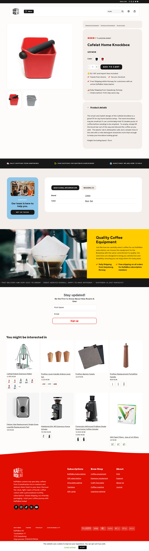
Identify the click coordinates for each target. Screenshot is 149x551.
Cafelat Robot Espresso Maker (19, 374)
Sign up (74, 320)
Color (89, 59)
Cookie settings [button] (70, 547)
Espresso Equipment (108, 25)
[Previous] (11, 56)
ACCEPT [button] (82, 547)
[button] (29, 11)
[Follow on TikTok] (133, 1)
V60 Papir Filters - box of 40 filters (124, 437)
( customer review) (104, 38)
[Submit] (122, 11)
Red (91, 201)
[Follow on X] (31, 507)
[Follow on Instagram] (131, 1)
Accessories (121, 25)
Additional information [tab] (65, 188)
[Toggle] (88, 107)
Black (87, 201)
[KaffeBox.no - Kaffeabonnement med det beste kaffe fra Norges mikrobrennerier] (16, 11)
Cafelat (87, 196)
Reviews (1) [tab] (89, 188)
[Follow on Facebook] (129, 1)
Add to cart (111, 67)
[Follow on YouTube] (137, 1)
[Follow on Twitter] (135, 1)
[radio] (96, 59)
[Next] (69, 56)
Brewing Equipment (92, 25)
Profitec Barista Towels (85, 374)
